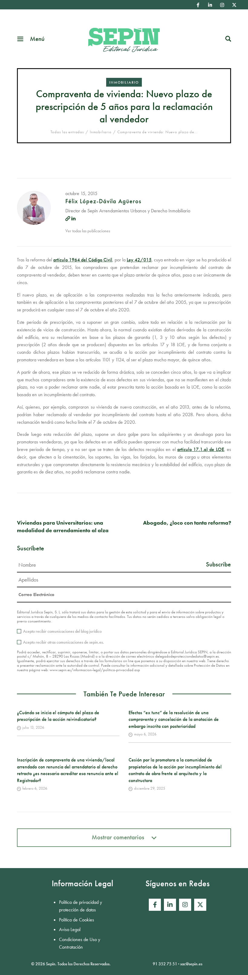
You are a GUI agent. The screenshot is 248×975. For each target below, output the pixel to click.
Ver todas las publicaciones (87, 230)
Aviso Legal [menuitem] (69, 929)
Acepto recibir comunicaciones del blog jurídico (62, 631)
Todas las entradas (67, 131)
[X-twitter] (234, 4)
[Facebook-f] (198, 4)
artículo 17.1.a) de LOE (200, 449)
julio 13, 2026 (33, 727)
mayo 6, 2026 (145, 734)
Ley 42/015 (139, 260)
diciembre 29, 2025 (149, 788)
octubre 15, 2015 (81, 193)
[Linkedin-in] (210, 4)
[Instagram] (222, 4)
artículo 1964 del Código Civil (82, 260)
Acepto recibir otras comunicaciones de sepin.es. (63, 642)
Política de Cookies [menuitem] (76, 920)
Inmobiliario (124, 82)
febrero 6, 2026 (34, 788)
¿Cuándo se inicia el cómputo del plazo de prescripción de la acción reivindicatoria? (58, 715)
